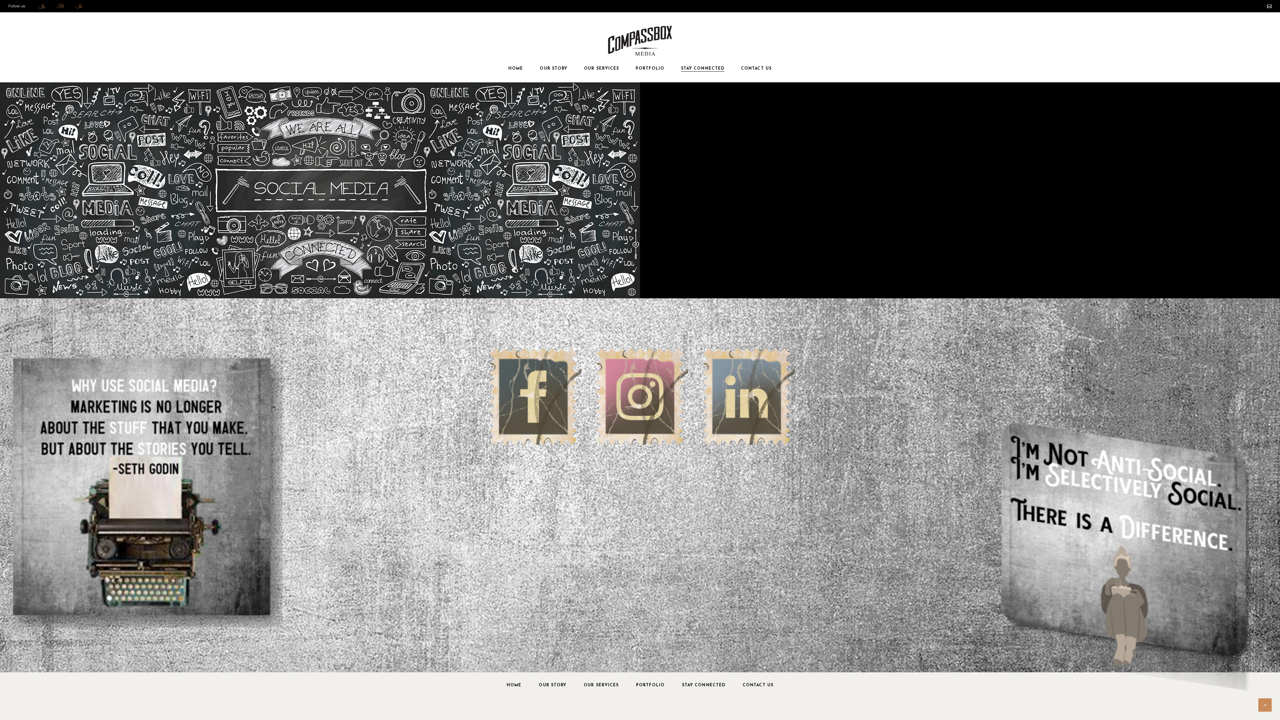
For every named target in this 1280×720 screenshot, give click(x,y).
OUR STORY (552, 685)
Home (514, 685)
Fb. (60, 6)
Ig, (42, 6)
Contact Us (758, 685)
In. (79, 6)
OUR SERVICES (601, 685)
